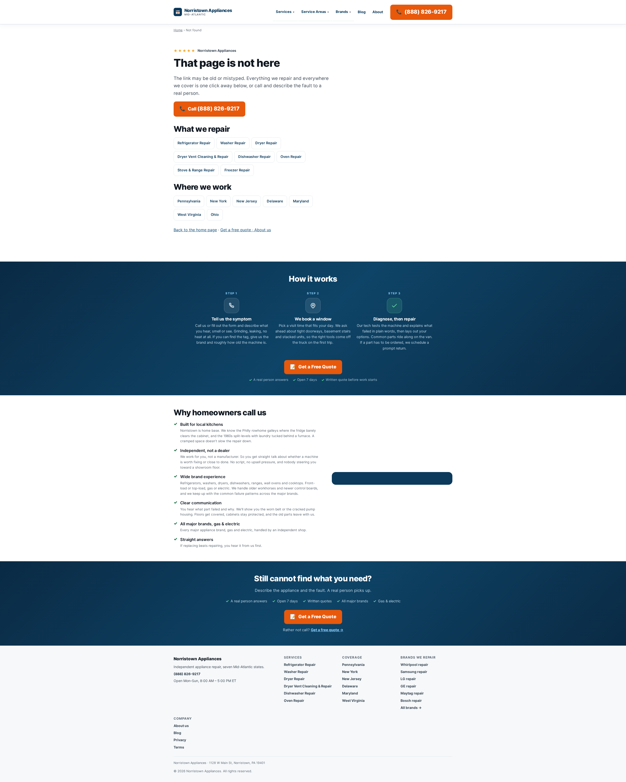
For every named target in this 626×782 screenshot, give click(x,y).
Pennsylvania (189, 201)
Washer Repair (233, 143)
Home (178, 30)
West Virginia (189, 214)
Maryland (301, 201)
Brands (342, 12)
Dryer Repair (266, 143)
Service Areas (313, 12)
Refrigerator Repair (194, 143)
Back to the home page (195, 229)
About (377, 12)
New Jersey (246, 201)
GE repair (408, 686)
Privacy (180, 740)
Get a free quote (235, 229)
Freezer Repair (237, 170)
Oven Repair (291, 156)
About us (181, 726)
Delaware (275, 201)
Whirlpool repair (414, 664)
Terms (179, 747)
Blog (362, 12)
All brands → (411, 707)
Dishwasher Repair (254, 156)
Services (283, 12)
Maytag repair (412, 693)
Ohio (215, 214)
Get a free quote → (327, 630)
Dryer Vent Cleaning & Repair (203, 156)
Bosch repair (411, 700)
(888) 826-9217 (187, 674)
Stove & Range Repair (196, 170)
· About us (261, 229)
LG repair (408, 679)
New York (218, 201)
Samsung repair (414, 672)
